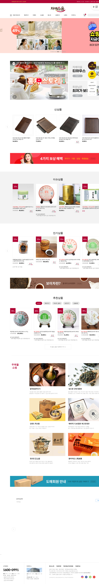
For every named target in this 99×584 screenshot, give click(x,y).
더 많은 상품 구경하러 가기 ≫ (58, 347)
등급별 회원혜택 (92, 85)
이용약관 (58, 566)
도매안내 (92, 88)
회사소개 (51, 566)
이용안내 (77, 566)
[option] (23, 129)
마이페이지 (87, 1)
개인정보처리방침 (68, 566)
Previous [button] (7, 127)
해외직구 (47, 303)
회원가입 (79, 1)
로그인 (82, 1)
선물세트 (75, 303)
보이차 (39, 303)
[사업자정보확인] (86, 572)
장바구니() (92, 1)
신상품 (58, 109)
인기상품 (58, 233)
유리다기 (67, 303)
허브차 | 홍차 (57, 303)
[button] (10, 36)
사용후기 (92, 82)
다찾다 (95, 7)
